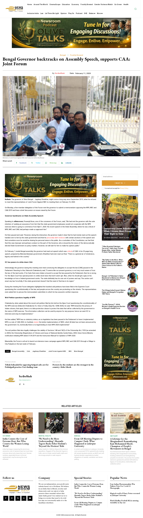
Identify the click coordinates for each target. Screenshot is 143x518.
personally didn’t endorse (56, 238)
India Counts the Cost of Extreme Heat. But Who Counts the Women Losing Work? (16, 442)
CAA (28, 351)
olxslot (36, 322)
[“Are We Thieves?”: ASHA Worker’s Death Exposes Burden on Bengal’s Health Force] (132, 306)
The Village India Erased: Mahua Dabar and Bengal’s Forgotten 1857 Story (113, 292)
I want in (119, 183)
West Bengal (78, 351)
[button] (135, 9)
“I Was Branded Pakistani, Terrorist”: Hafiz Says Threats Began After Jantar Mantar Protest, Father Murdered (112, 249)
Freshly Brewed (76, 55)
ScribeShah (60, 73)
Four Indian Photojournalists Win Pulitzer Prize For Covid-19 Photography (122, 486)
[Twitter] (24, 384)
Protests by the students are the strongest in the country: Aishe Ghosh (73, 366)
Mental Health (45, 436)
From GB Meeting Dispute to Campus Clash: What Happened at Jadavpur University (88, 442)
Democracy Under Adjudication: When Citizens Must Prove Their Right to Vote (120, 231)
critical (69, 251)
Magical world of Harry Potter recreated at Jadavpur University (125, 494)
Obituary (114, 436)
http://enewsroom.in (24, 380)
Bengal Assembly (18, 351)
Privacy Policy (124, 188)
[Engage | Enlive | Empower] (17, 489)
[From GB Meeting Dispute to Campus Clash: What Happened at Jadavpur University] (89, 422)
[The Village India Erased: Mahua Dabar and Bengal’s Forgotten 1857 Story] (132, 292)
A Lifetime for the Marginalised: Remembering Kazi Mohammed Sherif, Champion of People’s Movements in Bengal (123, 443)
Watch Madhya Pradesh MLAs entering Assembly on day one (124, 501)
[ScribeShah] (10, 380)
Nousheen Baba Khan (111, 237)
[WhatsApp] (23, 498)
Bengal (63, 55)
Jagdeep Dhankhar (39, 351)
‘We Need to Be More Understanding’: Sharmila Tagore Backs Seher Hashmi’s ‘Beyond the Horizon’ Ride (53, 442)
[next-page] (134, 197)
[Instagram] (11, 498)
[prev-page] (130, 197)
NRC (70, 351)
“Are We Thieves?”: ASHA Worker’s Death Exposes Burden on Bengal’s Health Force (113, 306)
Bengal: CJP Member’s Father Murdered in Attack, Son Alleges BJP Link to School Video (113, 278)
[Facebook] (20, 384)
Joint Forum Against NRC (57, 351)
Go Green (6, 436)
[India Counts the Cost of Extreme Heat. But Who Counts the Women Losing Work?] (18, 422)
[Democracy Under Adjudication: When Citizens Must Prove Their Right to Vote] (120, 217)
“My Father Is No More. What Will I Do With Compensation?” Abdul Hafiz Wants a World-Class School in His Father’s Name (113, 263)
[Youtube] (29, 498)
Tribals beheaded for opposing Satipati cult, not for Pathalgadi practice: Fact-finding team (27, 366)
